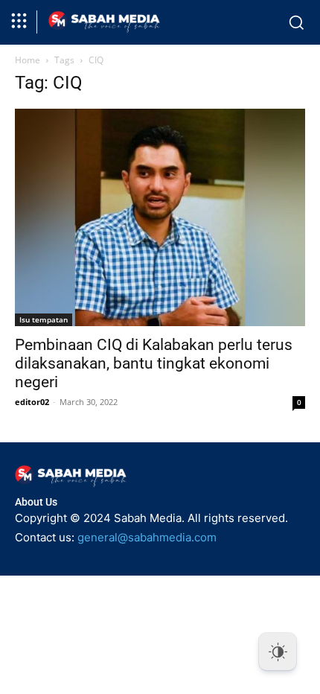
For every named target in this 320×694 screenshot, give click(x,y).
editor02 (32, 401)
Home (27, 60)
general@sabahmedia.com (147, 537)
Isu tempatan (43, 319)
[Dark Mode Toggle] (277, 651)
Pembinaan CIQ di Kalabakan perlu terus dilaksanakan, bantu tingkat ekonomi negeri (153, 363)
